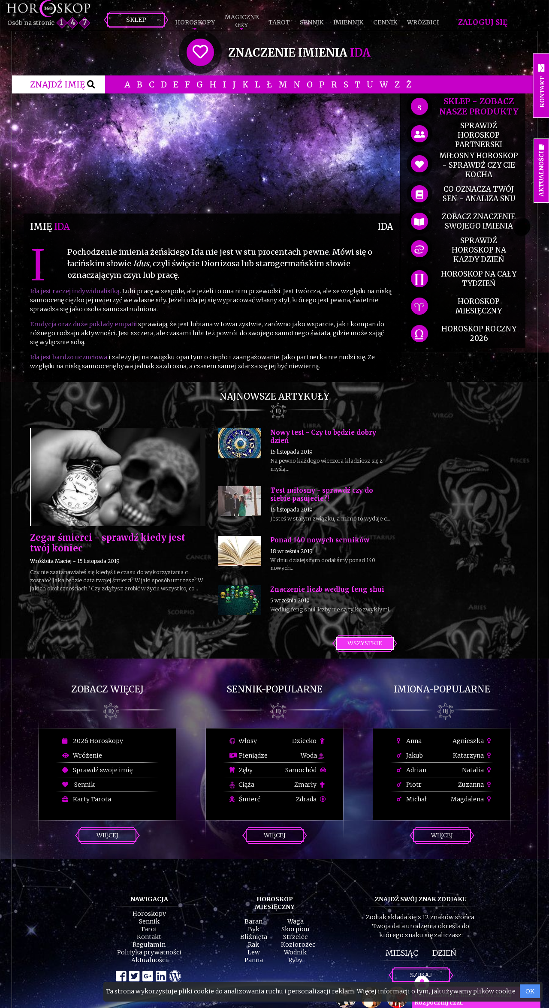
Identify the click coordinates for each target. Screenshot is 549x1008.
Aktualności (149, 960)
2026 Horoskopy (96, 741)
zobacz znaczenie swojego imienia (479, 221)
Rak (253, 944)
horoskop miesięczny (478, 306)
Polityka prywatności (149, 952)
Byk (253, 929)
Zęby (245, 770)
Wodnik (295, 952)
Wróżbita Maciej (51, 561)
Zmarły (306, 784)
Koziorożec (298, 944)
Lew (253, 952)
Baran (253, 921)
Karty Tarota (90, 799)
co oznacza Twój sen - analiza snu (479, 193)
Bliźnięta (253, 937)
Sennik (311, 22)
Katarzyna (469, 755)
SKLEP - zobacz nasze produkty (479, 106)
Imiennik (348, 22)
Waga (295, 921)
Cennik (385, 22)
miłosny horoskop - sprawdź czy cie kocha (478, 165)
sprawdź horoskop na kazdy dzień (479, 250)
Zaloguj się (482, 22)
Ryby (295, 960)
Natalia (473, 770)
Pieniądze (253, 755)
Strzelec (295, 937)
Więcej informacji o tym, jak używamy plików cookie (436, 991)
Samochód (301, 770)
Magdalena (468, 799)
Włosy (247, 741)
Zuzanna (471, 784)
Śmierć (249, 799)
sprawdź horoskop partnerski (478, 135)
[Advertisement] (211, 153)
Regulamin (149, 944)
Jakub (414, 755)
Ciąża (245, 784)
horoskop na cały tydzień (478, 278)
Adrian (415, 770)
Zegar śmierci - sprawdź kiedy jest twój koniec (107, 543)
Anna (413, 741)
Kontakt (149, 937)
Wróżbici (423, 22)
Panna (253, 960)
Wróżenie (86, 755)
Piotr (413, 784)
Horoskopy (195, 22)
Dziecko (305, 741)
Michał (416, 799)
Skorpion (295, 929)
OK (529, 991)
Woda (309, 755)
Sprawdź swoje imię (101, 770)
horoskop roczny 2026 (478, 333)
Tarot (279, 22)
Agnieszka (468, 741)
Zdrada (307, 799)
